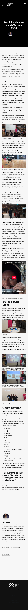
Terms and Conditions (14, 602)
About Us (14, 593)
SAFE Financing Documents (14, 597)
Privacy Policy (14, 600)
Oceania (18, 19)
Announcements (13, 19)
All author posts (6, 554)
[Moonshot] (7, 4)
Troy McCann (17, 33)
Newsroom (14, 595)
